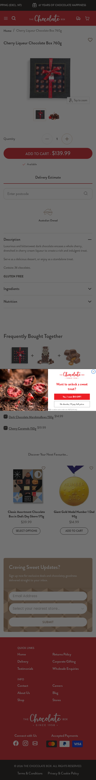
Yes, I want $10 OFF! (72, 396)
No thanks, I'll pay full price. (72, 404)
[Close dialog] (94, 372)
